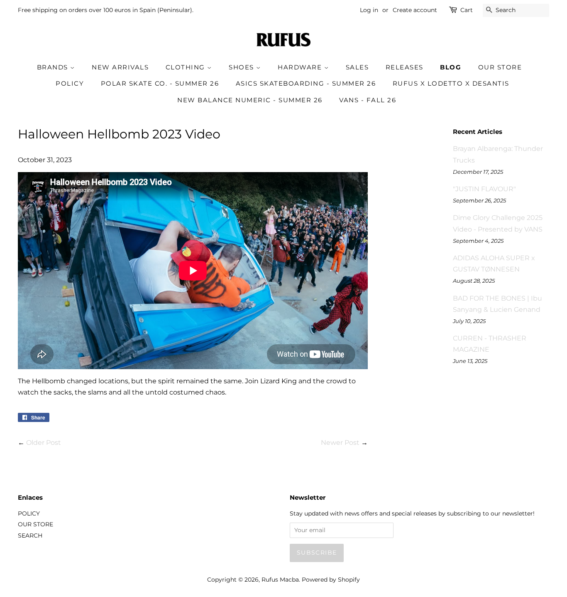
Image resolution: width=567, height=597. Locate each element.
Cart (466, 10)
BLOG (450, 67)
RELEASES (404, 67)
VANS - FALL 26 (367, 100)
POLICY (70, 83)
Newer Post (340, 443)
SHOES (242, 67)
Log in (369, 10)
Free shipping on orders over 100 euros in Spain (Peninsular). (105, 10)
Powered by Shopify (331, 579)
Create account (415, 10)
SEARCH (30, 535)
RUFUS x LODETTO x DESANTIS (451, 83)
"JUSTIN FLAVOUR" (484, 189)
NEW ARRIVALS (120, 67)
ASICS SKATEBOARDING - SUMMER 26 (306, 83)
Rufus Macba (280, 579)
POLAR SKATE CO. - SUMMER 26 (160, 83)
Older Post (43, 443)
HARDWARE (301, 67)
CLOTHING (187, 67)
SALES (357, 67)
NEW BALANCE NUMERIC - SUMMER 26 (250, 100)
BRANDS (54, 67)
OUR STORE (500, 67)
